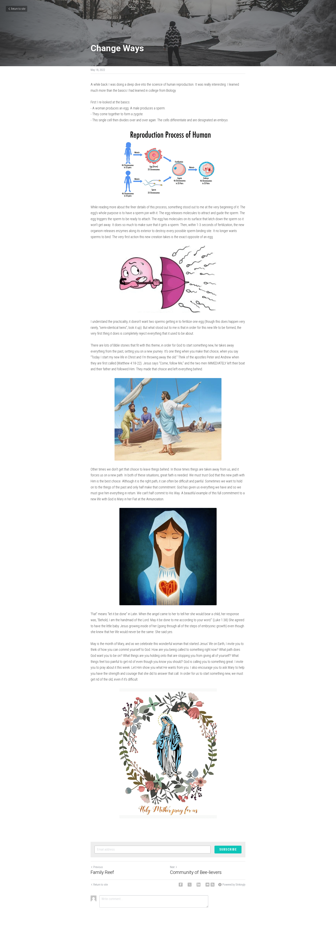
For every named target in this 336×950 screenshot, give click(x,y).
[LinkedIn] (198, 885)
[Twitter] (190, 885)
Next (172, 867)
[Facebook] (181, 885)
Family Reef (102, 872)
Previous (98, 867)
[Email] (207, 885)
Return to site (18, 8)
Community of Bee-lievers (196, 872)
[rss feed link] (212, 885)
